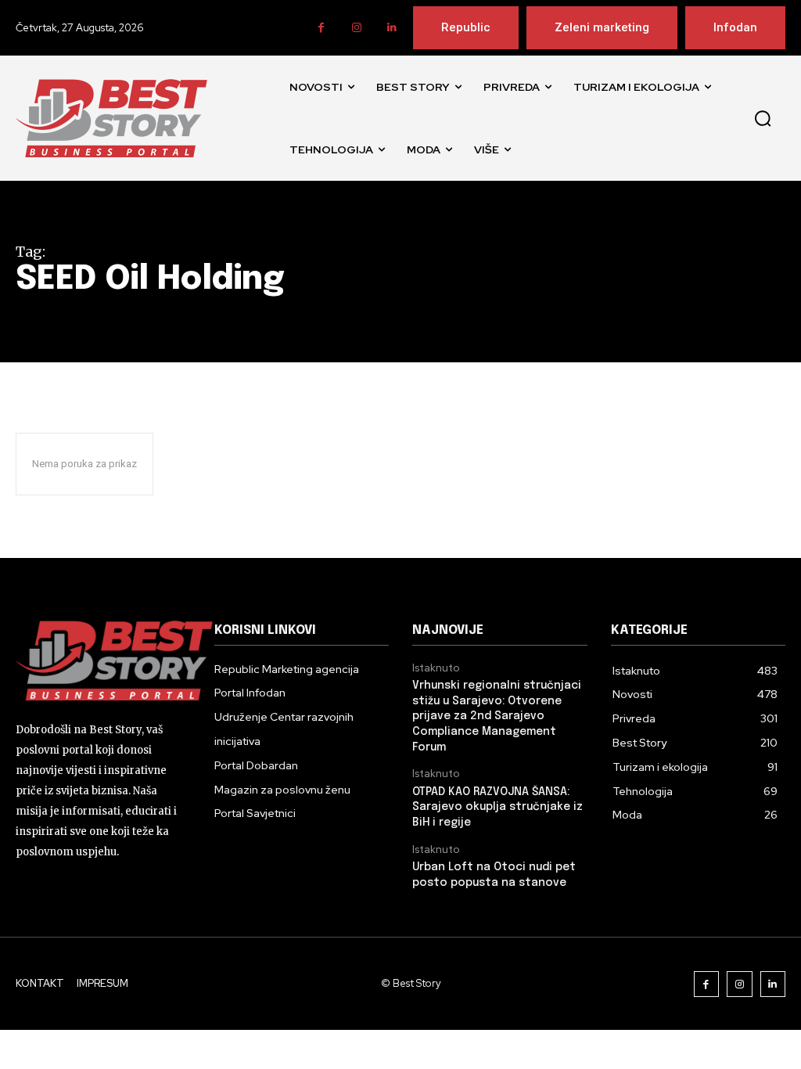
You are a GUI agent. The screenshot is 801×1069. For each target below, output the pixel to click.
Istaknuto (435, 668)
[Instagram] (356, 27)
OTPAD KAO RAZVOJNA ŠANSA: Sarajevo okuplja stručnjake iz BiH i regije (497, 807)
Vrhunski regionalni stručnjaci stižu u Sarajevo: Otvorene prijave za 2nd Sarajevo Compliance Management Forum (496, 716)
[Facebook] (321, 27)
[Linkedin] (391, 27)
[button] (762, 118)
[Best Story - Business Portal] (111, 118)
